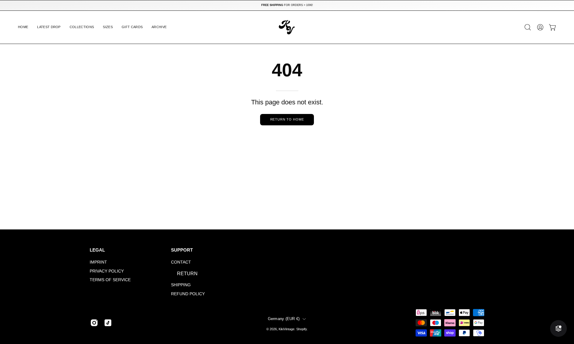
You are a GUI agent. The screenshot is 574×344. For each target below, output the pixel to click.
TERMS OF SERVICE (110, 280)
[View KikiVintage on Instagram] (94, 322)
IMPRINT (98, 262)
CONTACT (181, 262)
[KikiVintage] (287, 27)
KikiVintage (286, 329)
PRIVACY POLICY (107, 271)
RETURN (187, 273)
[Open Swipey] (558, 328)
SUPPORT (182, 249)
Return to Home (287, 119)
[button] (82, 27)
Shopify (301, 329)
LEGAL (97, 249)
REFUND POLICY (188, 293)
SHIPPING (181, 284)
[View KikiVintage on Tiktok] (107, 322)
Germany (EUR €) (284, 319)
